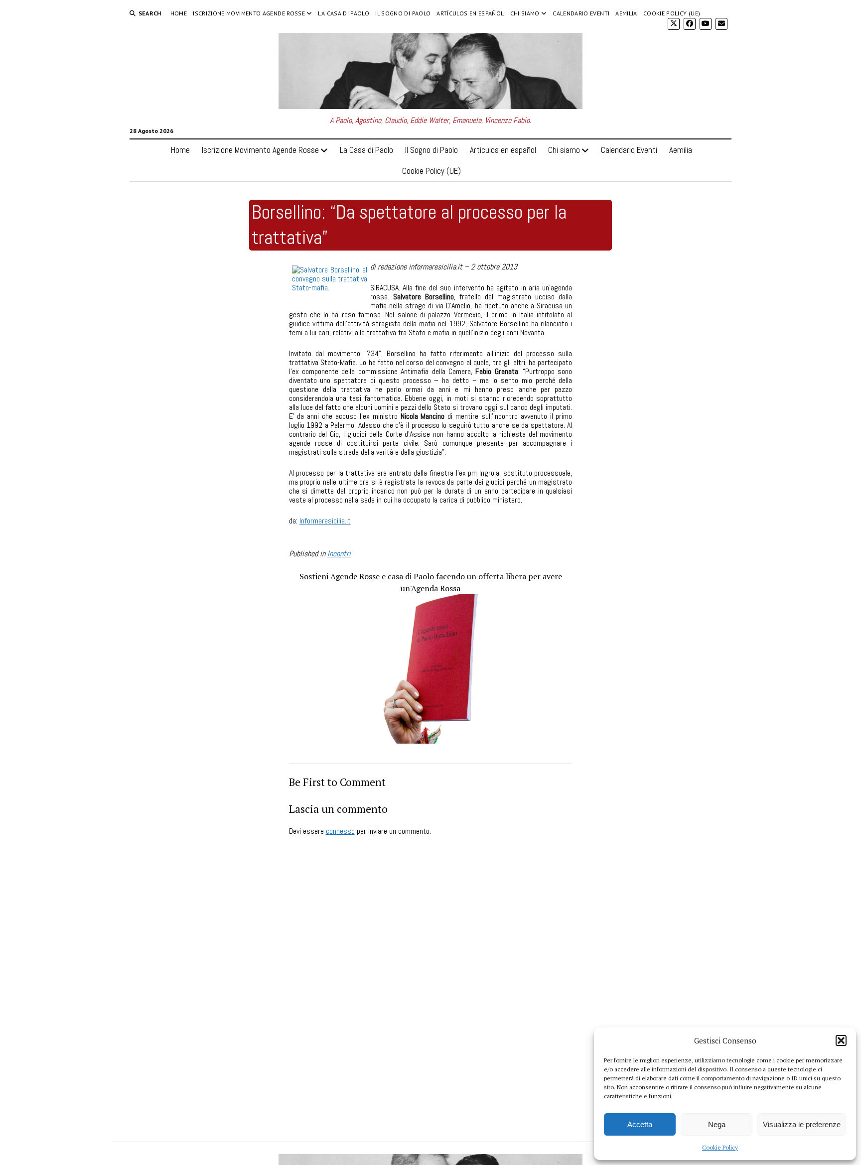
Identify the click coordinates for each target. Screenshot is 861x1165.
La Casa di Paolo (343, 13)
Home (178, 13)
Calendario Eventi (581, 13)
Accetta (639, 1124)
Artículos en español (470, 13)
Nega (716, 1124)
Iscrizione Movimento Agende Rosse (249, 13)
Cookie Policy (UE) (671, 13)
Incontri (339, 553)
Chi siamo (525, 13)
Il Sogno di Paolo (402, 13)
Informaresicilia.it (325, 521)
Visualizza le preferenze (802, 1124)
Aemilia (626, 13)
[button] (841, 1040)
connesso (340, 831)
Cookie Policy (720, 1147)
